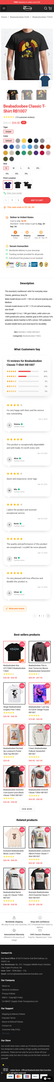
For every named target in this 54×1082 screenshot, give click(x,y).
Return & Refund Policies (12, 1022)
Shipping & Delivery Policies (13, 1014)
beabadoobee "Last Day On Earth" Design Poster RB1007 (39, 710)
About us (6, 986)
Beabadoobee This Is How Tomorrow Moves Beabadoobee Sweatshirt (39, 668)
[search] (45, 8)
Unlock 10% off (5, 1069)
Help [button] (49, 1079)
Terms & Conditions (10, 990)
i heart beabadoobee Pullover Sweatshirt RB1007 (38, 751)
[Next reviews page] (48, 615)
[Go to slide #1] (12, 95)
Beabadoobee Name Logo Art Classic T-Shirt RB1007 (13, 895)
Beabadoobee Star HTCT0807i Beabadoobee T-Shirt (14, 668)
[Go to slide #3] (41, 95)
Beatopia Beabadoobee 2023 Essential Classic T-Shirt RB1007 (39, 895)
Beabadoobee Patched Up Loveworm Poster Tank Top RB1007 (13, 751)
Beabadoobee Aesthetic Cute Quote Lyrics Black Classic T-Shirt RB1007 (13, 792)
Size (5, 164)
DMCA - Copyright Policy (12, 997)
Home (4, 17)
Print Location (9, 178)
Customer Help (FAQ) (11, 1029)
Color (5, 136)
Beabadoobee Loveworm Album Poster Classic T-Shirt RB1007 (39, 853)
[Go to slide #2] (27, 95)
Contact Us (6, 1026)
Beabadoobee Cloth (19, 17)
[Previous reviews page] (34, 615)
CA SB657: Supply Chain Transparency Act (20, 1001)
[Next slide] (49, 54)
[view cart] (50, 8)
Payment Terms (8, 1018)
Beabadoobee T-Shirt (42, 17)
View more (27, 809)
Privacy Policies (8, 994)
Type (5, 127)
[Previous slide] (5, 54)
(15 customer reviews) (25, 117)
